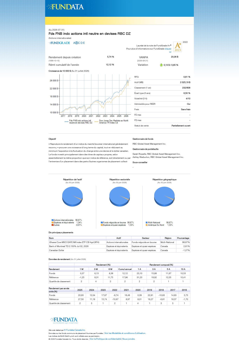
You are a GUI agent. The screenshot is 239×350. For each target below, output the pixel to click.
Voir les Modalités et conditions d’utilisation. (125, 333)
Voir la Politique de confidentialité (105, 339)
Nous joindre (128, 339)
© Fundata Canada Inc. (75, 330)
